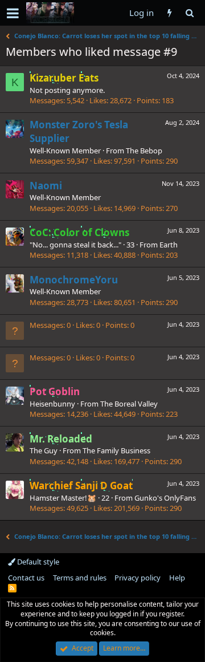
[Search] (189, 12)
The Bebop (144, 150)
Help (177, 577)
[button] (12, 13)
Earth (168, 244)
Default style (37, 562)
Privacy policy (137, 577)
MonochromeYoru (74, 279)
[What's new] (169, 12)
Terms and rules (79, 577)
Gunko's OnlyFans (165, 498)
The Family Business (116, 450)
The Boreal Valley (129, 404)
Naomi (46, 185)
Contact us (26, 577)
